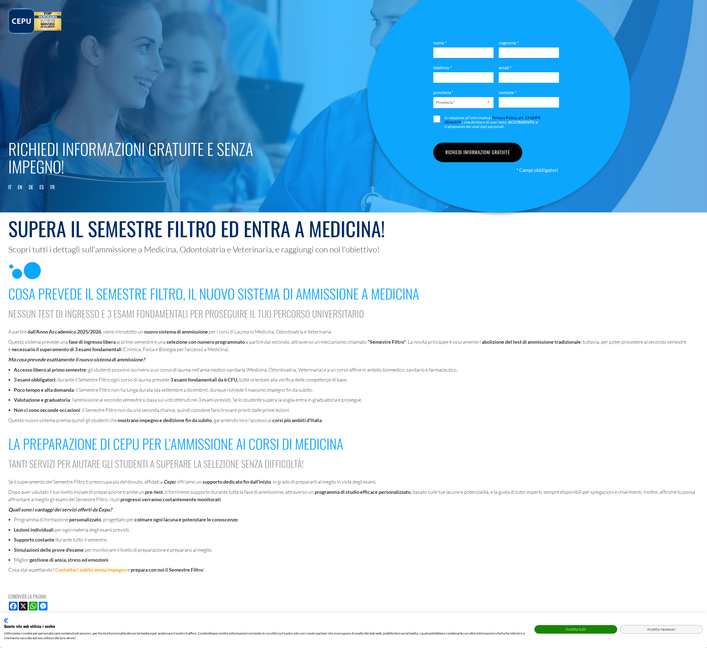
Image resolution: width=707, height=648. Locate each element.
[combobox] (463, 102)
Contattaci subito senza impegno (90, 570)
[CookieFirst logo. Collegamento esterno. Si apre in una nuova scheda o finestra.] (6, 620)
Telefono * (442, 67)
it (9, 187)
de (31, 187)
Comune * (507, 92)
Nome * (440, 42)
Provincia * (443, 92)
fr (52, 187)
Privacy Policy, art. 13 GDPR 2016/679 (492, 119)
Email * (505, 67)
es (41, 187)
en (20, 187)
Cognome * (509, 42)
